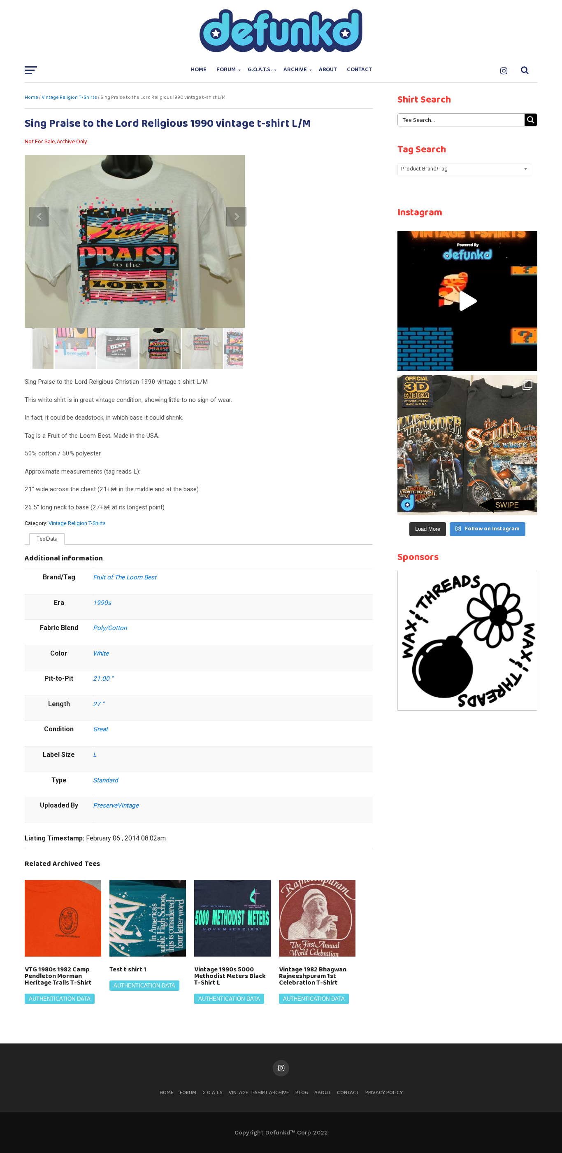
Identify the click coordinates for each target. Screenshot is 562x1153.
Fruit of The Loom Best (124, 577)
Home (199, 70)
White (101, 653)
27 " (98, 704)
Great (100, 729)
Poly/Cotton (110, 628)
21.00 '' (103, 678)
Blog (301, 1092)
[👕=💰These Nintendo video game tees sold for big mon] (467, 301)
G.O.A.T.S (212, 1092)
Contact (359, 70)
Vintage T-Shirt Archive (259, 1092)
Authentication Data (60, 999)
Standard (105, 780)
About (328, 70)
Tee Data (47, 538)
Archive (295, 70)
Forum (226, 70)
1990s (102, 603)
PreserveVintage (116, 805)
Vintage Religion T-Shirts (69, 97)
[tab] (47, 539)
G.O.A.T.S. (260, 70)
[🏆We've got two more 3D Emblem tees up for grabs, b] (467, 445)
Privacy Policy (384, 1092)
